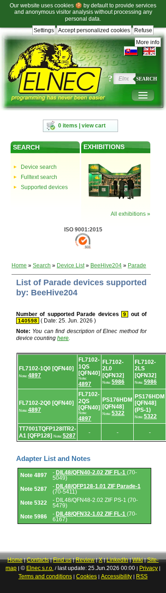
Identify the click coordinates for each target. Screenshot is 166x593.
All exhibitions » (130, 214)
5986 (118, 382)
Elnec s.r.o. (39, 568)
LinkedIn (117, 560)
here (63, 338)
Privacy (148, 568)
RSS (142, 576)
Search (146, 78)
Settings (44, 30)
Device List (70, 265)
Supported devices (44, 187)
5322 (118, 413)
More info (148, 42)
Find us (62, 560)
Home (19, 265)
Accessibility (116, 576)
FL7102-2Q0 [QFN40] (46, 403)
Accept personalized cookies (94, 30)
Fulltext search (39, 177)
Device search (39, 167)
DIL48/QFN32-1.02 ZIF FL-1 (91, 514)
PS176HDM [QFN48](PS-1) (150, 403)
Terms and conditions (45, 576)
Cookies (86, 576)
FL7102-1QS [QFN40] (89, 366)
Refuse (143, 30)
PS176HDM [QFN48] (117, 403)
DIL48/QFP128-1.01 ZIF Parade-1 (98, 486)
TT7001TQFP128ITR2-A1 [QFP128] (47, 432)
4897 (34, 375)
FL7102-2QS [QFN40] (89, 401)
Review (85, 560)
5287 (69, 435)
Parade (137, 265)
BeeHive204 (106, 265)
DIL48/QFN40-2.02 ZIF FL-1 (91, 472)
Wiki (137, 560)
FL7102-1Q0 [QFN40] (46, 368)
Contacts (38, 560)
